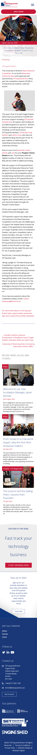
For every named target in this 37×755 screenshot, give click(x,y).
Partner (5, 634)
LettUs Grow (16, 135)
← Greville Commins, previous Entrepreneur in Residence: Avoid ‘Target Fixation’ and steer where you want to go (18, 337)
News (4, 43)
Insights (6, 468)
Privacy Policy (10, 748)
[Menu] (32, 5)
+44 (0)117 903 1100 (13, 683)
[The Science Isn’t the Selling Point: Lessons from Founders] (18, 491)
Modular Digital (19, 750)
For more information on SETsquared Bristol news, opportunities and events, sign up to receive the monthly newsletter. (18, 313)
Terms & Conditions (22, 745)
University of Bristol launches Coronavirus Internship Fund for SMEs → (18, 345)
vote (13, 153)
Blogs (5, 366)
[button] (18, 11)
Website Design (24, 748)
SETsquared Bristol (20, 78)
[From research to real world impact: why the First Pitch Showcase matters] (18, 440)
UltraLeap (24, 132)
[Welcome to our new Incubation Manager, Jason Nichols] (18, 389)
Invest (4, 637)
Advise (4, 631)
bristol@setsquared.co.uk (15, 688)
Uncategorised (16, 468)
